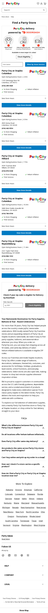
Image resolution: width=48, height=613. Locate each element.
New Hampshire (27, 507)
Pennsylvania (21, 516)
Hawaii (17, 498)
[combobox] (24, 10)
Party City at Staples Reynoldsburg (12, 242)
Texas (34, 521)
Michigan (6, 507)
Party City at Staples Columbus (12, 72)
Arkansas (28, 490)
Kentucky (8, 503)
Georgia (8, 498)
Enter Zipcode (7, 302)
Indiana (40, 498)
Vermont (6, 525)
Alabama (9, 490)
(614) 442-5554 (7, 128)
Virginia (16, 525)
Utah (41, 521)
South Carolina (11, 521)
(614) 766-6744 (7, 213)
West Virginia (39, 525)
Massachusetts (37, 503)
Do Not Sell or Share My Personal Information (19, 602)
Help (12, 17)
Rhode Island (35, 516)
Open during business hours (12, 77)
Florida (40, 494)
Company (9, 575)
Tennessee (24, 521)
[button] (3, 3)
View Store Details (24, 105)
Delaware (31, 494)
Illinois (31, 498)
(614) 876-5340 (7, 171)
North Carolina (32, 512)
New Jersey (41, 507)
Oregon (11, 516)
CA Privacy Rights (24, 598)
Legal (7, 584)
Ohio (43, 512)
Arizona (18, 490)
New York (20, 512)
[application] (36, 64)
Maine (16, 503)
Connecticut (20, 494)
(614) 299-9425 (7, 86)
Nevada (15, 507)
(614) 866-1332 (7, 256)
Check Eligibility (34, 305)
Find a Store (5, 17)
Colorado (9, 494)
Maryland (25, 503)
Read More (6, 539)
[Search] (43, 10)
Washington (26, 525)
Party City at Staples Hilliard (12, 157)
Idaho (24, 498)
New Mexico (8, 512)
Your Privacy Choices (9, 598)
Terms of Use (41, 602)
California (38, 490)
